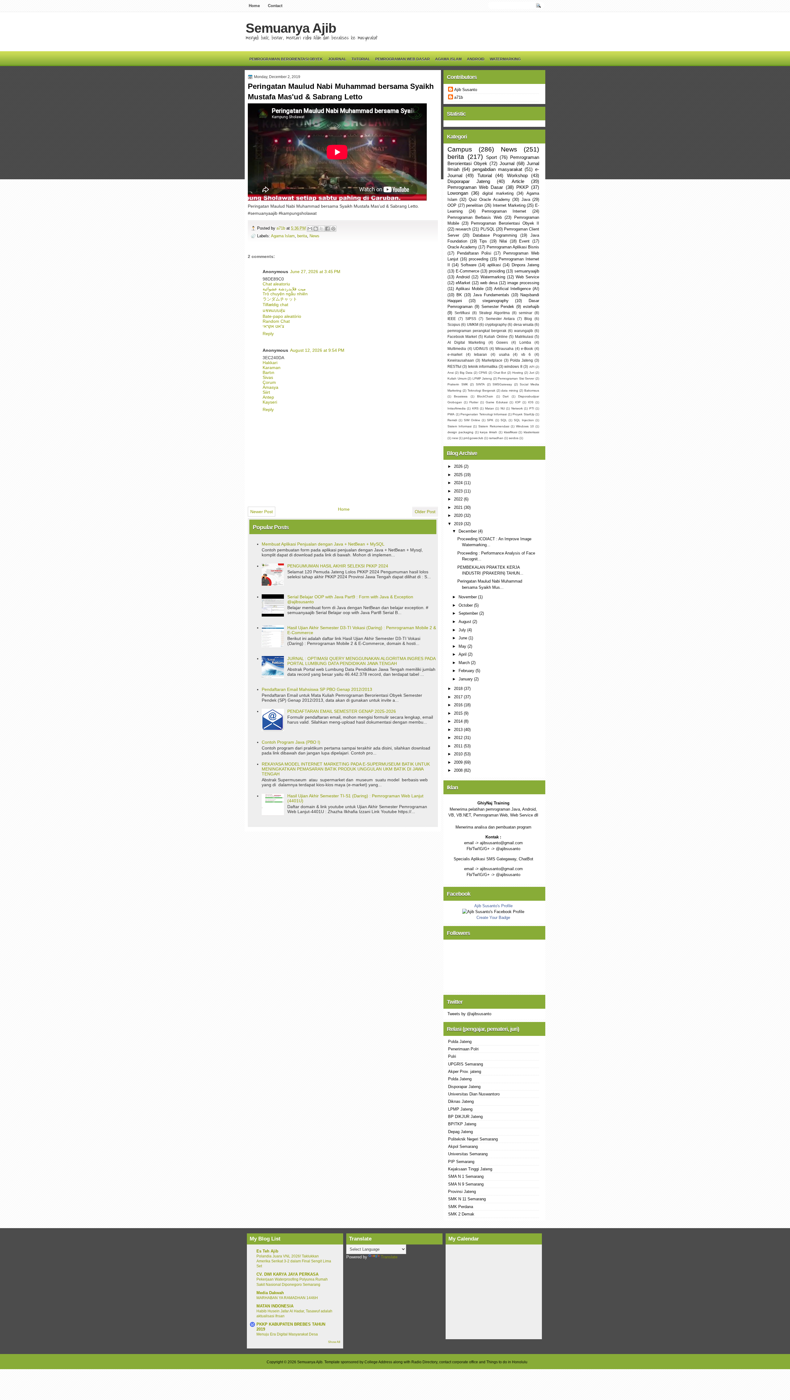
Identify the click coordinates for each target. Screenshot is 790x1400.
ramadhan (496, 438)
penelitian (474, 205)
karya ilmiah (488, 432)
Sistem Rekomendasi (493, 426)
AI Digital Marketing (466, 342)
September (469, 613)
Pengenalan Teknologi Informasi (483, 414)
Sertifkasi (462, 313)
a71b (281, 228)
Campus (459, 149)
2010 (459, 754)
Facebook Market (462, 337)
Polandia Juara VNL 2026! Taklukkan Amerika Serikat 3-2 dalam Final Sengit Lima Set (293, 1261)
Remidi (452, 420)
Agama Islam (448, 59)
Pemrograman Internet (504, 211)
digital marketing (498, 193)
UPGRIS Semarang (465, 1064)
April (463, 654)
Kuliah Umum (457, 378)
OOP (451, 205)
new (455, 438)
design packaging (460, 432)
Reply (268, 333)
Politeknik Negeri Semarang (473, 1139)
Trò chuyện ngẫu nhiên (285, 293)
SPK (490, 420)
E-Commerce (467, 271)
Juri (531, 372)
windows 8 (513, 366)
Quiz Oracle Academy (489, 199)
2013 (459, 729)
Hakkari (270, 362)
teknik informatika (482, 366)
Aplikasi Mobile (470, 288)
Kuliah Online (495, 337)
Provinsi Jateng (462, 1191)
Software (468, 265)
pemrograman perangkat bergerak (476, 331)
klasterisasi (531, 432)
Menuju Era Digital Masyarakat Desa (287, 1334)
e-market (454, 354)
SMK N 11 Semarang (467, 1199)
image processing (523, 282)
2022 (459, 499)
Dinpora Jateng (525, 265)
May (463, 646)
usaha (504, 354)
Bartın (268, 372)
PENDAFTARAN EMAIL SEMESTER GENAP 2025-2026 (341, 711)
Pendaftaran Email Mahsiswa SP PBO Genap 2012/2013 (317, 689)
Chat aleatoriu (276, 283)
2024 (459, 482)
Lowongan (457, 193)
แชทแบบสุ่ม (274, 310)
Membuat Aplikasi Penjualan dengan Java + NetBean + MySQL (323, 544)
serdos (513, 438)
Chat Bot (499, 372)
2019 (459, 523)
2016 (459, 705)
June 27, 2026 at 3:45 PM (315, 271)
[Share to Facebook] (327, 229)
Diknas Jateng (461, 1101)
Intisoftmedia (456, 408)
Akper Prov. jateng (464, 1071)
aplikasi (494, 265)
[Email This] (310, 229)
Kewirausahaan (460, 360)
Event (524, 241)
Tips (483, 241)
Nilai (503, 241)
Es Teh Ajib (267, 1251)
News (314, 236)
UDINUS (480, 349)
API (531, 366)
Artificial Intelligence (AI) (516, 288)
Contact (275, 5)
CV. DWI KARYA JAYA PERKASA (287, 1274)
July (463, 630)
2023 (459, 491)
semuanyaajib (526, 271)
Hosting (517, 372)
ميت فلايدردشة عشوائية (284, 288)
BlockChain (485, 396)
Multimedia (456, 349)
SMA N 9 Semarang (466, 1184)
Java (526, 199)
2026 (459, 466)
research (463, 229)
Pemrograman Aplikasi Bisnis (513, 247)
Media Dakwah (270, 1292)
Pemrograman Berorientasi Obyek (286, 59)
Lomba (525, 342)
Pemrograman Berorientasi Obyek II (505, 223)
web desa (488, 282)
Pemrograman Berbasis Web (474, 217)
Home (254, 5)
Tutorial (360, 59)
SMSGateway (502, 384)
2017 (459, 697)
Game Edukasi (497, 402)
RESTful (454, 366)
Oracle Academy (462, 247)
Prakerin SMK (457, 384)
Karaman (272, 367)
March (465, 662)
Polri (452, 1056)
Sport (491, 157)
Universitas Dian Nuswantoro (474, 1094)
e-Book (527, 349)
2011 (459, 746)
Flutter (473, 402)
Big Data (466, 372)
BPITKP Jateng (462, 1124)
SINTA (480, 384)
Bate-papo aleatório (282, 316)
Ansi (450, 372)
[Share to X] (321, 229)
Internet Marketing (509, 205)
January (466, 679)
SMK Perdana (460, 1206)
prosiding (497, 271)
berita (302, 236)
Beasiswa (461, 396)
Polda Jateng (521, 360)
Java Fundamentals (491, 295)
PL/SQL (487, 229)
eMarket (463, 282)
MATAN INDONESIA (274, 1306)
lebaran (480, 354)
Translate (389, 1257)
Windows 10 (525, 426)
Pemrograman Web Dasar (402, 59)
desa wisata (524, 324)
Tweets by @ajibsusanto (469, 1014)
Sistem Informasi (459, 426)
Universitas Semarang (468, 1154)
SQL (504, 420)
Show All (334, 1342)
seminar (525, 313)
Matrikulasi (524, 337)
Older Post (425, 511)
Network (517, 408)
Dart (506, 396)
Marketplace (492, 360)
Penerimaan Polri (463, 1049)
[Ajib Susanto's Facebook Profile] (493, 911)
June (463, 638)
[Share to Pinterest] (333, 229)
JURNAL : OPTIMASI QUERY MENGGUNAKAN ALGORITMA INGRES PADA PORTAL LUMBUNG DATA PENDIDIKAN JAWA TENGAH (361, 661)
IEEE (451, 319)
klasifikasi (510, 432)
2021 (459, 507)
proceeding (478, 259)
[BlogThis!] (316, 229)
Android (475, 59)
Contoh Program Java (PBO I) (291, 742)
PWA (451, 414)
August (465, 621)
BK (459, 295)
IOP (518, 402)
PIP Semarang (461, 1161)
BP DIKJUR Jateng (465, 1116)
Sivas (268, 377)
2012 (459, 737)
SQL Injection (524, 420)
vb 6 (526, 354)
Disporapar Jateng (468, 181)
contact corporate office (458, 1362)
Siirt (266, 392)
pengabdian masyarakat (497, 169)
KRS (475, 408)
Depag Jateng (460, 1131)
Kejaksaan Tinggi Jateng (470, 1169)
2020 (459, 515)
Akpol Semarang (463, 1146)
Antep (268, 397)
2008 (459, 770)
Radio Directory (424, 1362)
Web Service (527, 277)
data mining (509, 390)
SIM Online (472, 420)
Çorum (269, 382)
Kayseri (270, 402)
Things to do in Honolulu (506, 1362)
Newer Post (261, 511)
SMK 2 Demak (461, 1214)
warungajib (523, 331)
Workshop (517, 175)
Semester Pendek (497, 306)
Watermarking (505, 59)
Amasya (270, 387)
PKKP (522, 187)
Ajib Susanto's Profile (493, 906)
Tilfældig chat (275, 304)
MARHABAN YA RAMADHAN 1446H (287, 1298)
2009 (459, 762)
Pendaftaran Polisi (474, 253)
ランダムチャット (280, 299)
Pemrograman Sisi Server (516, 378)
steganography (495, 300)
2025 (459, 474)
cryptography (496, 324)
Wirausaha (504, 349)
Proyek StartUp (523, 414)
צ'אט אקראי (273, 326)
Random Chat (276, 321)
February (467, 670)
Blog (528, 319)
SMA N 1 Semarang (466, 1176)
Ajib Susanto (465, 89)
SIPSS (470, 319)
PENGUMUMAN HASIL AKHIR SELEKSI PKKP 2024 (337, 565)
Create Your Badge (493, 917)
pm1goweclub (473, 438)
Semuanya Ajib (291, 28)
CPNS (483, 372)
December (468, 531)
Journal (337, 59)
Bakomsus (531, 390)
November (468, 597)
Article (518, 181)
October (466, 605)
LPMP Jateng (482, 378)
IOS (531, 402)
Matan (489, 408)
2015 (459, 713)
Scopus (453, 324)
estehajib (531, 306)
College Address (378, 1362)
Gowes (502, 342)
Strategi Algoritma (494, 313)
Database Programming (495, 235)
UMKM (472, 324)
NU (503, 408)
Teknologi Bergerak (481, 390)
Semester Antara (500, 319)
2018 (459, 688)
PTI (531, 408)
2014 (459, 721)
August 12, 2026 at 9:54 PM (317, 350)
